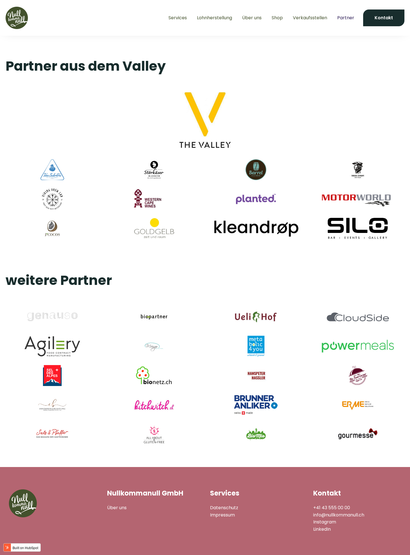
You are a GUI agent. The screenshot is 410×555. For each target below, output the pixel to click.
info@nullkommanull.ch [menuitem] (338, 515)
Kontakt (384, 18)
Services (177, 18)
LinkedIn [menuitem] (322, 529)
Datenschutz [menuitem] (224, 507)
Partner (345, 18)
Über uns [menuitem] (117, 507)
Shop (277, 18)
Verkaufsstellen (310, 18)
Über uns (252, 18)
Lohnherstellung (214, 18)
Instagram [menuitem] (324, 522)
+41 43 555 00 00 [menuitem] (331, 507)
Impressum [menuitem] (222, 515)
